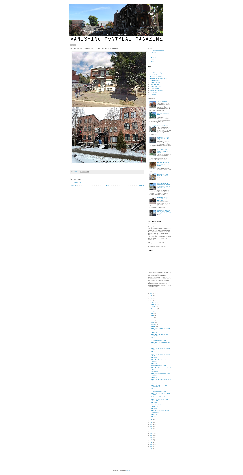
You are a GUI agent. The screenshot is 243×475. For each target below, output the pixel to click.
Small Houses (153, 92)
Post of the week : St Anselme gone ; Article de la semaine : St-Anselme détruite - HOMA (163, 185)
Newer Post (74, 185)
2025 (151, 296)
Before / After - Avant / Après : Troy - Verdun (162, 174)
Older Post (141, 185)
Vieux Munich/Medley (162, 125)
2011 (151, 444)
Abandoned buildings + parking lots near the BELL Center (163, 199)
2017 (151, 431)
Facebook (153, 58)
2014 (151, 437)
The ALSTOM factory (162, 101)
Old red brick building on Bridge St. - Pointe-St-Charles (163, 151)
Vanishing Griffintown (155, 80)
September (154, 309)
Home (107, 185)
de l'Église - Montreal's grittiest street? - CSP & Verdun (163, 139)
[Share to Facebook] (86, 172)
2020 (151, 424)
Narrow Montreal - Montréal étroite (160, 346)
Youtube (153, 54)
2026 (151, 293)
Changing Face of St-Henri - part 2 (158, 78)
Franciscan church (154, 88)
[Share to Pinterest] (88, 172)
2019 (151, 426)
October (153, 306)
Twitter (152, 59)
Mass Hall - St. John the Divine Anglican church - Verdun (163, 164)
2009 (151, 449)
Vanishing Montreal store (157, 50)
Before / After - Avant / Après (157, 73)
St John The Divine (154, 84)
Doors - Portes (154, 371)
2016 (151, 433)
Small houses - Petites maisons (159, 397)
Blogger (128, 470)
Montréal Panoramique (155, 71)
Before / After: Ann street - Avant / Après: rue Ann (159, 386)
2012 (151, 442)
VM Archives (154, 332)
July (152, 313)
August (153, 311)
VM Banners (153, 94)
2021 (151, 422)
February (153, 324)
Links (151, 48)
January (153, 326)
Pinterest (153, 52)
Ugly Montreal (153, 74)
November (154, 304)
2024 (151, 298)
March (153, 322)
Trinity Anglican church (155, 86)
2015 (151, 435)
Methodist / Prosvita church (156, 90)
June (152, 315)
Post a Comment (77, 182)
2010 (151, 446)
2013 (151, 440)
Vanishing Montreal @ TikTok (158, 340)
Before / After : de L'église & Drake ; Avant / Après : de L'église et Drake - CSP (164, 212)
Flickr (152, 56)
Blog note (153, 416)
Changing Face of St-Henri (156, 76)
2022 (151, 420)
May (152, 318)
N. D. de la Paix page (155, 82)
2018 (151, 429)
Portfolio (153, 61)
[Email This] (81, 172)
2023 (151, 300)
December (154, 302)
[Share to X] (84, 172)
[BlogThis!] (83, 172)
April (152, 320)
